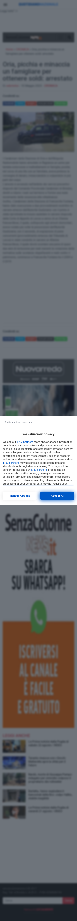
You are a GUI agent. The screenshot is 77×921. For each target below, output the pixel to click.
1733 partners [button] (25, 442)
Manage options (19, 495)
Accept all (57, 495)
